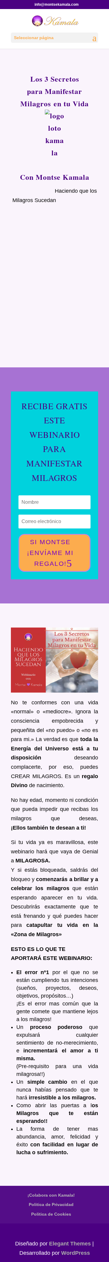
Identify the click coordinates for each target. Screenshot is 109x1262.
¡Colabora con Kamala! (51, 1195)
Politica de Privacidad (51, 1204)
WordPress (75, 1253)
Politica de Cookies (51, 1214)
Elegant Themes (70, 1244)
